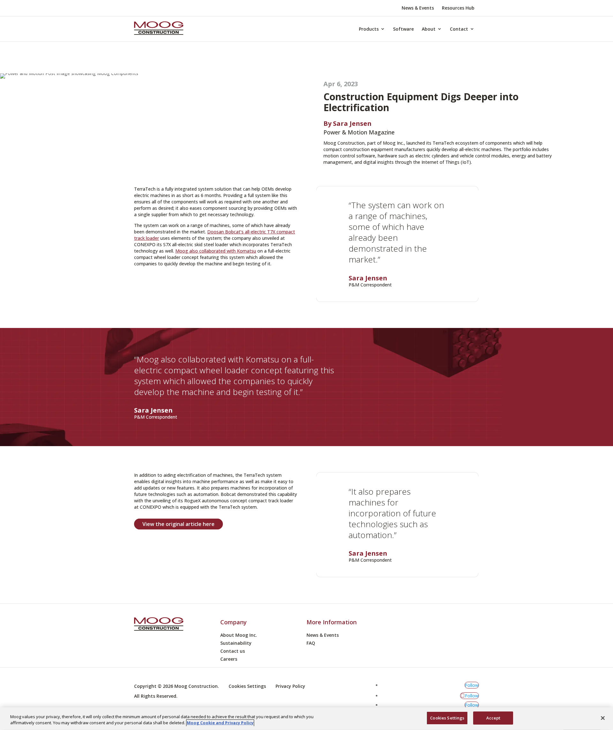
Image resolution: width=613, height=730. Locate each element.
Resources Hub (458, 8)
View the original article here (178, 524)
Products (369, 29)
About (428, 29)
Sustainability (236, 643)
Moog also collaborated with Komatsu (215, 251)
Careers (228, 659)
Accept (493, 718)
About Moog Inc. (238, 635)
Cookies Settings (447, 718)
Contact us (232, 651)
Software (403, 29)
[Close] (603, 718)
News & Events (418, 8)
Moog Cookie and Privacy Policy (220, 723)
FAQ (310, 643)
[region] (306, 718)
